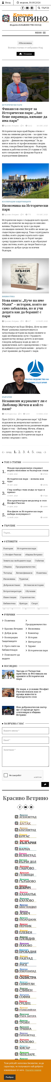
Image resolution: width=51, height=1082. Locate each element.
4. (28, 452)
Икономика (9, 579)
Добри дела (10, 633)
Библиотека (8, 296)
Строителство (27, 597)
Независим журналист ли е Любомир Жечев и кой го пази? (24, 405)
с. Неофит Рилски (12, 554)
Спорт (34, 603)
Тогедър (7, 573)
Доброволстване (11, 585)
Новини (28, 54)
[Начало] (20, 54)
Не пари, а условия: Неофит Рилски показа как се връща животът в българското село (32, 693)
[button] (40, 33)
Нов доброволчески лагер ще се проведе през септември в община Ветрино (31, 711)
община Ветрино (33, 554)
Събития (39, 560)
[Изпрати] (45, 784)
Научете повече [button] (33, 1070)
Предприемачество (25, 566)
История (32, 637)
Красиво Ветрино (11, 126)
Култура (23, 603)
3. (24, 452)
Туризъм (23, 579)
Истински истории (34, 585)
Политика (41, 573)
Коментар (33, 633)
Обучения (30, 591)
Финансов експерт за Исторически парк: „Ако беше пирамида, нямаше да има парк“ (24, 115)
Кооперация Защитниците (16, 202)
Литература (34, 641)
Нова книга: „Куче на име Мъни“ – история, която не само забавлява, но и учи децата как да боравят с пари (24, 308)
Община (7, 566)
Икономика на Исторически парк (25, 207)
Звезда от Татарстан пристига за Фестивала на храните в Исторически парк (31, 675)
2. (19, 452)
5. (33, 452)
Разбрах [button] (10, 1077)
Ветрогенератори (12, 591)
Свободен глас (10, 414)
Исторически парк (12, 105)
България (7, 397)
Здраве (32, 646)
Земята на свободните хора (17, 560)
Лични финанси (24, 573)
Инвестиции (9, 597)
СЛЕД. (39, 452)
